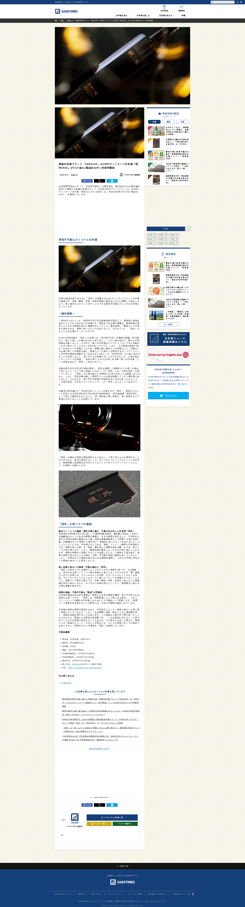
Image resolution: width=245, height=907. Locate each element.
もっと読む (168, 324)
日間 (154, 122)
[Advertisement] (99, 217)
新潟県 (152, 235)
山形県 (152, 243)
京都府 (174, 235)
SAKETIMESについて (63, 894)
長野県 (163, 239)
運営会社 (81, 894)
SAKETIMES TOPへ (99, 749)
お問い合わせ (96, 894)
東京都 (152, 239)
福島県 (163, 243)
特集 (184, 15)
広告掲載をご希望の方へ (157, 894)
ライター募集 (136, 894)
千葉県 (174, 239)
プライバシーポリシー (116, 894)
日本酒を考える (166, 15)
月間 (183, 122)
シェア (88, 181)
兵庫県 (163, 235)
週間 (168, 122)
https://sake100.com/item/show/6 (84, 668)
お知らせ (74, 175)
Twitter (237, 2)
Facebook (240, 2)
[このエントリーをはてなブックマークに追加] (112, 181)
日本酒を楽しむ (143, 15)
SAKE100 (76, 664)
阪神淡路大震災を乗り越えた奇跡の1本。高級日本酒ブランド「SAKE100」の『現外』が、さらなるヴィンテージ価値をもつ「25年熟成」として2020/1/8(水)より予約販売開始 (101, 702)
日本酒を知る (121, 15)
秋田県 (174, 243)
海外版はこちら (179, 894)
